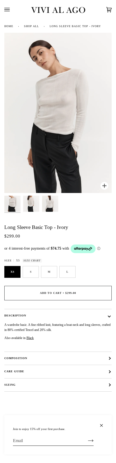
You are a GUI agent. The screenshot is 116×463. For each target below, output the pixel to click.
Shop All (31, 26)
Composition (15, 358)
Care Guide (14, 371)
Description (15, 315)
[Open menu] (12, 9)
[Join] (86, 440)
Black (30, 338)
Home (8, 26)
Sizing (10, 384)
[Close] (104, 423)
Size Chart (32, 260)
